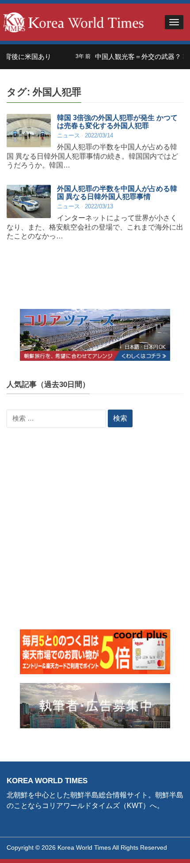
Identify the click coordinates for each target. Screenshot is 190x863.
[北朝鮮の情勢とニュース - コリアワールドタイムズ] (73, 21)
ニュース (68, 135)
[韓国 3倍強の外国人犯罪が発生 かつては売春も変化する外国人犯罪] (29, 130)
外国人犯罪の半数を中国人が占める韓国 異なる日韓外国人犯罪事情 (117, 192)
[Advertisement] (95, 534)
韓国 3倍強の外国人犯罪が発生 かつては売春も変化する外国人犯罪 (117, 121)
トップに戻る (161, 846)
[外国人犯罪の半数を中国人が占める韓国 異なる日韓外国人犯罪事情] (29, 201)
